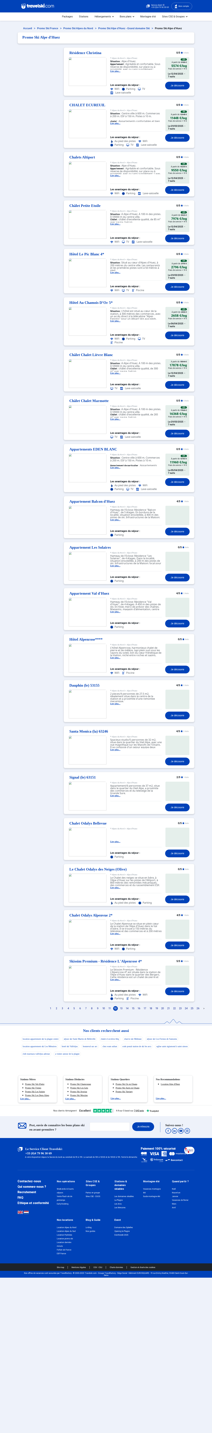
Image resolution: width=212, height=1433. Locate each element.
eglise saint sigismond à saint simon (172, 1046)
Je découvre (177, 85)
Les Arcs (118, 1204)
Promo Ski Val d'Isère (34, 1084)
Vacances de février (180, 1200)
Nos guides (90, 1231)
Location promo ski (65, 1239)
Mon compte (183, 6)
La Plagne (118, 1200)
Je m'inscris (143, 1126)
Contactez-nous (29, 1181)
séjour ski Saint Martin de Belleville (79, 1039)
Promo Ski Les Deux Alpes (37, 1095)
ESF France (61, 1253)
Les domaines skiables (124, 1196)
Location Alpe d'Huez (170, 1084)
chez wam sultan (110, 1046)
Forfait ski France (64, 1250)
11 (109, 1008)
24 (186, 1008)
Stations (83, 16)
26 (198, 1008)
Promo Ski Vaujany (124, 1091)
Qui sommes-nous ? (32, 1186)
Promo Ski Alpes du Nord (78, 28)
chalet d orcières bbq (110, 1039)
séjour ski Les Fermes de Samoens (162, 1039)
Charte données (117, 1267)
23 (180, 1008)
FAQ (20, 1197)
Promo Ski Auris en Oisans (127, 1088)
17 (145, 1008)
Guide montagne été (151, 1196)
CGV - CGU (98, 1267)
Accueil (28, 28)
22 (174, 1008)
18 (151, 1008)
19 (157, 1008)
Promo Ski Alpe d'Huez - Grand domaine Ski (124, 28)
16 (139, 1008)
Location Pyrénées (64, 1235)
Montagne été (148, 16)
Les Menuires (120, 1208)
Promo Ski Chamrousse (80, 1084)
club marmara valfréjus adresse (36, 1054)
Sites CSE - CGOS (93, 1196)
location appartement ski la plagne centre (41, 1039)
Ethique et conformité (33, 1203)
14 (127, 1008)
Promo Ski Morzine (79, 1095)
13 (121, 1008)
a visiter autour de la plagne (67, 1054)
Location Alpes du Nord (66, 1227)
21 (168, 1008)
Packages (67, 16)
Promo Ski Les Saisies (35, 1091)
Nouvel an (176, 1193)
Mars (174, 1204)
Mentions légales (79, 1267)
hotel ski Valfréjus (70, 1046)
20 (162, 1008)
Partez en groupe (93, 1193)
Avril (174, 1208)
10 (103, 1008)
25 (192, 1008)
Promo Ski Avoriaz (78, 1091)
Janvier (175, 1196)
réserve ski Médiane (133, 1039)
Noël (174, 1189)
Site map (61, 1267)
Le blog (89, 1227)
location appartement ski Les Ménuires (39, 1046)
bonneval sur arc (90, 1046)
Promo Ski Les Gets (79, 1088)
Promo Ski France (48, 28)
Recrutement (27, 1192)
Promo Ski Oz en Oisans (126, 1084)
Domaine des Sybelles (123, 1227)
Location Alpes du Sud (66, 1231)
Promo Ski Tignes (33, 1088)
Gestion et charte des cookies (143, 1267)
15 (133, 1008)
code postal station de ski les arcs (136, 1046)
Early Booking (62, 1204)
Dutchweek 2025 (121, 1235)
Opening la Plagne (122, 1231)
